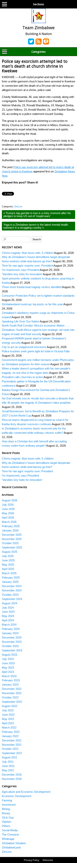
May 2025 (8, 564)
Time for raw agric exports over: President (27, 265)
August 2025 (9, 551)
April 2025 (8, 568)
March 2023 (9, 676)
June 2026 (8, 509)
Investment (9, 804)
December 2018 (11, 774)
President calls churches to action (22, 377)
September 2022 (12, 701)
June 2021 (8, 766)
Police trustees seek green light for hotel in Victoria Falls (36, 351)
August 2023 (9, 654)
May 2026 (8, 513)
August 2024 (9, 603)
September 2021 (12, 753)
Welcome (48, 860)
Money (6, 813)
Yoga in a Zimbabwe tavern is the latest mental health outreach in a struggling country (35, 226)
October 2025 (10, 543)
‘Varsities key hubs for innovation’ (22, 274)
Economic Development (16, 796)
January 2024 (10, 633)
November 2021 (11, 744)
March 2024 (9, 624)
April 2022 (8, 723)
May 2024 (8, 616)
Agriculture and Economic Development (26, 791)
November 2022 (11, 693)
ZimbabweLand (11, 847)
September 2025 (12, 547)
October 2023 (10, 646)
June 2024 (8, 611)
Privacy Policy (31, 860)
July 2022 (8, 710)
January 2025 (10, 581)
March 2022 (9, 727)
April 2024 (8, 620)
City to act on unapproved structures (24, 347)
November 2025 (11, 539)
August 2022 (9, 706)
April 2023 (8, 671)
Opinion (6, 821)
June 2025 (8, 560)
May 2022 (8, 718)
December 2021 (11, 740)
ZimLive (18, 206)
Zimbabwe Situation (14, 843)
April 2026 (8, 517)
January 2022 (10, 736)
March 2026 (9, 521)
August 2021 (9, 757)
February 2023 (11, 680)
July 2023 (8, 659)
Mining (6, 809)
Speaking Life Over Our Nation (20, 321)
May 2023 (8, 667)
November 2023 (11, 641)
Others (6, 826)
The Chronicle (10, 834)
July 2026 (8, 504)
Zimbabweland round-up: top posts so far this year (32, 304)
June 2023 (8, 663)
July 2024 (8, 607)
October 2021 (10, 748)
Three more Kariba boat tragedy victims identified (31, 287)
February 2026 (11, 526)
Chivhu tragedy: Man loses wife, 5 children (27, 252)
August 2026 (9, 500)
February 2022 (11, 731)
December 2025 (11, 534)
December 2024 (11, 586)
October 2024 (10, 594)
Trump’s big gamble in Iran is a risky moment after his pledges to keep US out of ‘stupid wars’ (37, 214)
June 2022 (8, 714)
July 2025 (8, 556)
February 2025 (11, 577)
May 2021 (8, 770)
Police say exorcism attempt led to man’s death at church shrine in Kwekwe (34, 65)
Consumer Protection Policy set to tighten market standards (38, 295)
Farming (7, 800)
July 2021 (8, 761)
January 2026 (10, 530)
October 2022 (10, 697)
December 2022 (11, 688)
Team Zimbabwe (38, 27)
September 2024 (12, 599)
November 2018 (11, 778)
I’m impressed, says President (20, 269)
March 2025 (9, 573)
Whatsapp (8, 838)
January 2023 (10, 684)
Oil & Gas (8, 817)
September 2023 (12, 650)
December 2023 (11, 637)
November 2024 (11, 590)
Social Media (10, 830)
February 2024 (11, 628)
